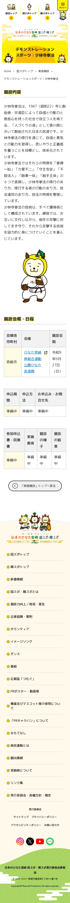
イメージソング (21, 641)
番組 (13, 666)
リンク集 (16, 783)
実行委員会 (35, 809)
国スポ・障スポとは (24, 592)
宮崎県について (21, 770)
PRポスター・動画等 (24, 691)
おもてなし (18, 733)
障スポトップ (19, 567)
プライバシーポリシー (44, 817)
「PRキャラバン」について (29, 720)
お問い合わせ (51, 825)
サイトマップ (21, 817)
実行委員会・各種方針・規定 (30, 795)
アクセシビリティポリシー (26, 825)
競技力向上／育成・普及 (27, 604)
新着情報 (16, 579)
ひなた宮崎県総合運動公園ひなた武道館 (32, 362)
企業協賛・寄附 (21, 616)
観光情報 (16, 758)
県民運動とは (19, 745)
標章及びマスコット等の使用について (35, 706)
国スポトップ (19, 554)
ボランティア (19, 629)
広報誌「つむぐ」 (22, 679)
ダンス (15, 654)
